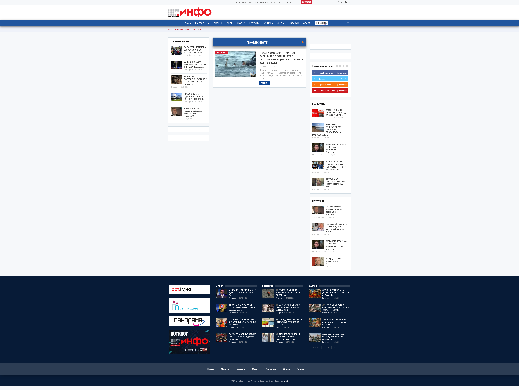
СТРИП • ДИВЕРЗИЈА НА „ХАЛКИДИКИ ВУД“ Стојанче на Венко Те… (335, 292)
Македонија (202, 23)
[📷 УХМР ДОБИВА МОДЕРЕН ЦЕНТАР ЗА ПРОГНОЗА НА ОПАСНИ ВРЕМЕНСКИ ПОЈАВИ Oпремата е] (268, 322)
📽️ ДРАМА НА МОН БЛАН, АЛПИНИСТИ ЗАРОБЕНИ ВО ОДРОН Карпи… (288, 292)
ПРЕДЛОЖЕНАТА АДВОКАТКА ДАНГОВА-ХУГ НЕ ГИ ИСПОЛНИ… (194, 96)
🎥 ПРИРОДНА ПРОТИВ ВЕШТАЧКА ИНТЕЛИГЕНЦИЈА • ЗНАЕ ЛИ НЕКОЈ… (335, 307)
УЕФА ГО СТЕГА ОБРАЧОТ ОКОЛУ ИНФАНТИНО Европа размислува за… (242, 307)
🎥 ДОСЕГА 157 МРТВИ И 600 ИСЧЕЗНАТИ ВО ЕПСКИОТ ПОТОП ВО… (195, 50)
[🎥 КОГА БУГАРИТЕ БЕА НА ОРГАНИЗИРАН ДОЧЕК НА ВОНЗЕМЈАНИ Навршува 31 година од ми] (268, 308)
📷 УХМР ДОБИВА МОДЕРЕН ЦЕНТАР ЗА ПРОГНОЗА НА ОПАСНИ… (289, 322)
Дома (188, 23)
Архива (263, 2)
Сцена (281, 23)
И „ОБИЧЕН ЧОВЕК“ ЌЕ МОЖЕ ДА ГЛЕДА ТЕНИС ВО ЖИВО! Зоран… (242, 292)
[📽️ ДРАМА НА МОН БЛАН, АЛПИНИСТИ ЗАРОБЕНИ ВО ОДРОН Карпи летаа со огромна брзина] (268, 293)
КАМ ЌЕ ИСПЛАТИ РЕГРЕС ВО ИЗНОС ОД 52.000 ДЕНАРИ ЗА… (336, 112)
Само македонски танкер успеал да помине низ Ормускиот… (334, 336)
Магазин (294, 23)
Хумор (286, 369)
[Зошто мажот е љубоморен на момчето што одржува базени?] (315, 322)
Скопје (241, 23)
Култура (268, 23)
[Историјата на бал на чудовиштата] (318, 261)
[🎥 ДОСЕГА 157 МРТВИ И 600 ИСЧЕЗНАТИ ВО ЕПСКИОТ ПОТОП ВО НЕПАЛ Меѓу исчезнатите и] (176, 50)
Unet (286, 381)
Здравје (241, 369)
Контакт (273, 2)
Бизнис (218, 23)
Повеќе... (264, 83)
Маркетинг (294, 2)
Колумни (254, 23)
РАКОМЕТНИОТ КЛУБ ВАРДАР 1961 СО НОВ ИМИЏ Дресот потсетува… (242, 336)
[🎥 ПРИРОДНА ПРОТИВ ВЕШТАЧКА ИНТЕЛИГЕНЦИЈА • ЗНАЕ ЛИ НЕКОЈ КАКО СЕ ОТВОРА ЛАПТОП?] (315, 308)
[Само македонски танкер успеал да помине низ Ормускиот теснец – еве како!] (315, 337)
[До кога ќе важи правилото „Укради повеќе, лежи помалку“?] (318, 210)
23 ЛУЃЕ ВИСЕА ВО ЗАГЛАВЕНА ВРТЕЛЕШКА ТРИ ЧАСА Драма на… (195, 64)
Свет (229, 23)
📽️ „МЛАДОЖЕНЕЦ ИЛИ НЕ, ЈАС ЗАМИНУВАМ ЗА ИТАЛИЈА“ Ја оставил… (288, 336)
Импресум (283, 2)
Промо (210, 369)
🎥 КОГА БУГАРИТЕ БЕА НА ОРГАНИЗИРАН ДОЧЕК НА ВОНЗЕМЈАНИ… (288, 307)
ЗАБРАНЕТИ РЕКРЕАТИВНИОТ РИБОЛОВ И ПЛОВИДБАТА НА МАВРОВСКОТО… (326, 130)
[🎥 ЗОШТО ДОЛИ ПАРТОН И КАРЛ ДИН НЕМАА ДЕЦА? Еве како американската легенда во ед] (318, 182)
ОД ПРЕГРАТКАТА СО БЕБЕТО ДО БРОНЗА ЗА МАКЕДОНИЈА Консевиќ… (242, 322)
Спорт (306, 23)
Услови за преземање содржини (244, 2)
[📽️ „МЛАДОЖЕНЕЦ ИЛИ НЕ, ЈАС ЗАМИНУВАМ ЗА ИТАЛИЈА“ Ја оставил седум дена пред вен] (268, 337)
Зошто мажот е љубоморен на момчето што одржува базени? (335, 322)
